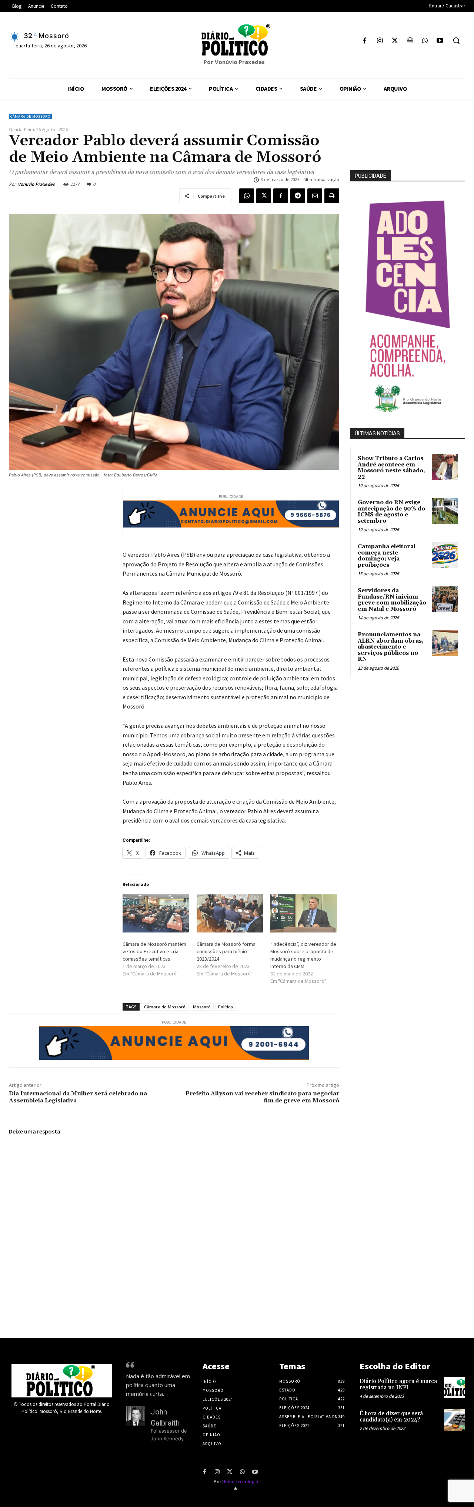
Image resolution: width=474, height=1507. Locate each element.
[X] (395, 41)
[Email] (314, 195)
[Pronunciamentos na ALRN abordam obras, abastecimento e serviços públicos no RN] (445, 643)
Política (225, 1006)
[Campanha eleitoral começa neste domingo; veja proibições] (445, 555)
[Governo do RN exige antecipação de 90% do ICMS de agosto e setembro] (445, 511)
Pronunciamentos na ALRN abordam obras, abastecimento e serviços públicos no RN (391, 647)
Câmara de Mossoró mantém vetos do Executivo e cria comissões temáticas (154, 951)
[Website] (409, 41)
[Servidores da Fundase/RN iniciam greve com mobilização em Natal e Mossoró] (445, 599)
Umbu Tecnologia (240, 1481)
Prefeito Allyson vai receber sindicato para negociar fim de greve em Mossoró (262, 1097)
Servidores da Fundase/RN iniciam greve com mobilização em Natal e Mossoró (392, 600)
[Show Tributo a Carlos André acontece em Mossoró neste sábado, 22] (445, 467)
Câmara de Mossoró (30, 116)
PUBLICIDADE (370, 176)
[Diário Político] (236, 40)
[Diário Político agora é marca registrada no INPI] (454, 1387)
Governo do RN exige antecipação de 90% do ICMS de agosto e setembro (391, 512)
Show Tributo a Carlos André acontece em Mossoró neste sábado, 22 (391, 467)
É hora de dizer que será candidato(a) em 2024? (391, 1416)
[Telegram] (297, 195)
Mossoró (202, 1006)
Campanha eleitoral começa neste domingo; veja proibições (386, 556)
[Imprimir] (331, 195)
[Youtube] (439, 41)
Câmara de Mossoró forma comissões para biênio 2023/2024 (226, 951)
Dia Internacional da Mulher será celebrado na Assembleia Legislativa (78, 1097)
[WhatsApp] (425, 41)
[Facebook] (364, 41)
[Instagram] (379, 41)
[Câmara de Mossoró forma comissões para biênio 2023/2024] (230, 913)
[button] (456, 40)
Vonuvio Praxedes (36, 184)
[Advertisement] (412, 734)
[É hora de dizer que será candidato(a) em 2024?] (454, 1419)
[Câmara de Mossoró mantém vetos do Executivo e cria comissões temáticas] (156, 913)
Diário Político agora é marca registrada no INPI (398, 1384)
